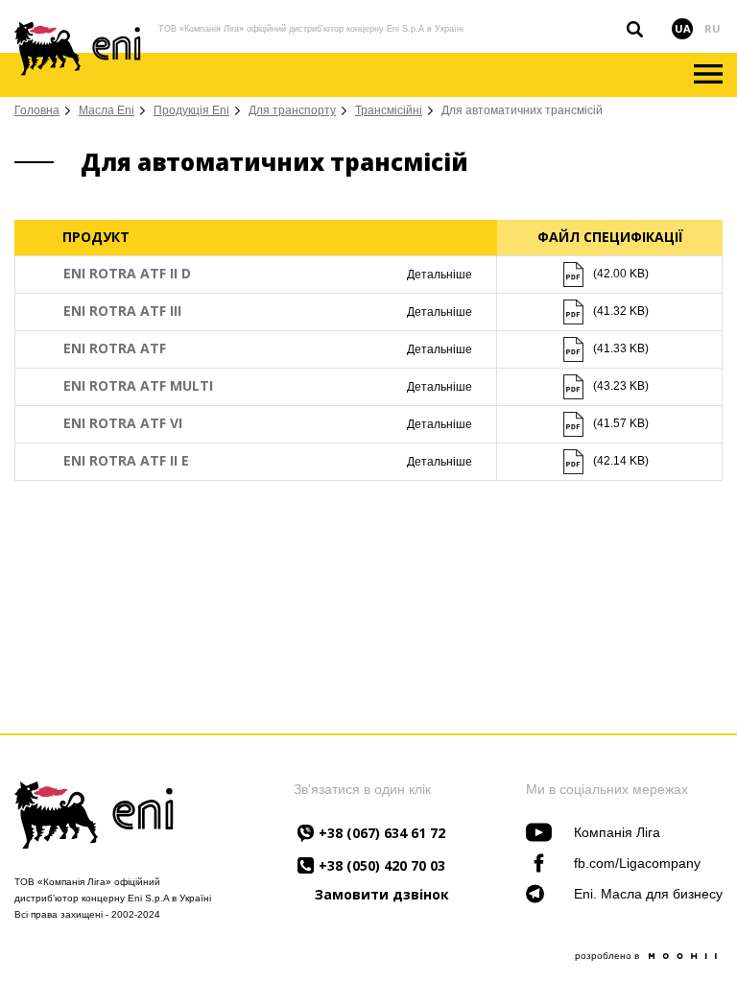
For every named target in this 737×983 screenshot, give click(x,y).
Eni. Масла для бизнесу (648, 893)
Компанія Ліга (617, 832)
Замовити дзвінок (382, 894)
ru (712, 28)
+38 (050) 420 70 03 (382, 865)
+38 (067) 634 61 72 (382, 833)
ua (683, 28)
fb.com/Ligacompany (637, 863)
